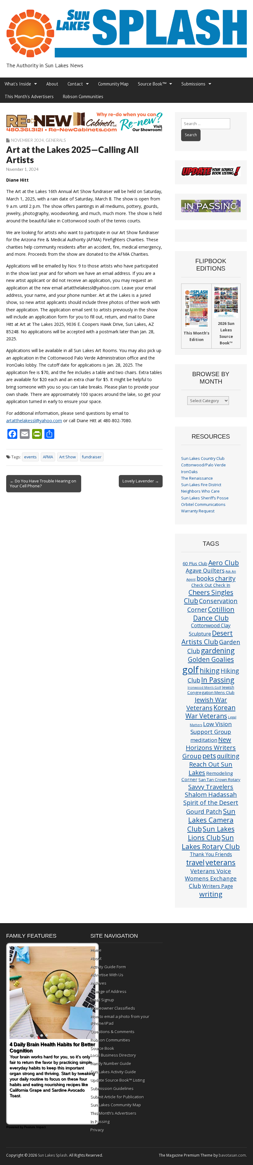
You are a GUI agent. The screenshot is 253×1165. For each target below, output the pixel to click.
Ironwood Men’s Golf (204, 687)
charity (225, 578)
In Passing (217, 680)
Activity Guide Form (108, 966)
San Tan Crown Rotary (219, 779)
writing (210, 894)
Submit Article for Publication (117, 1097)
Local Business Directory (113, 1055)
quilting (228, 755)
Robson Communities (83, 96)
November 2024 (27, 140)
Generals (56, 140)
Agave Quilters (205, 570)
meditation (203, 739)
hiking (210, 670)
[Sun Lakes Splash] (126, 30)
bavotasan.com (232, 1155)
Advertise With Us (106, 975)
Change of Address (108, 991)
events (30, 457)
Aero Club (223, 562)
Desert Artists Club (207, 637)
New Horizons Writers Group (209, 747)
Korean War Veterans (210, 711)
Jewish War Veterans (206, 703)
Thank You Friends (211, 854)
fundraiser (92, 457)
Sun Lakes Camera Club (211, 820)
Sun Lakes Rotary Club (211, 842)
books (205, 578)
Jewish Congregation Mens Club (210, 689)
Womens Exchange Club (211, 882)
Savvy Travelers (210, 786)
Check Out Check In (210, 585)
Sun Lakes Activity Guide (113, 1072)
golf (190, 669)
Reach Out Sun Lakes (210, 768)
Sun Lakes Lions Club (211, 833)
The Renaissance (197, 478)
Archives (98, 983)
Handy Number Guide (110, 1063)
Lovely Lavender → (140, 481)
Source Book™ (152, 84)
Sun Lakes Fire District (201, 484)
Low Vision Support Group (211, 727)
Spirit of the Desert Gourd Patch (210, 807)
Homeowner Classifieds (112, 1008)
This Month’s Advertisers (29, 96)
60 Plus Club (195, 563)
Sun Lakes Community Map (115, 1105)
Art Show (67, 457)
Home (96, 950)
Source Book (102, 1048)
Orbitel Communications (203, 504)
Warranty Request (197, 511)
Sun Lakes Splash (52, 1155)
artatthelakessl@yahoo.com (34, 420)
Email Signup (102, 1000)
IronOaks (189, 471)
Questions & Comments (112, 1031)
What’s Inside (18, 84)
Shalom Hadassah (211, 794)
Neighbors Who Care (200, 491)
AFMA (48, 457)
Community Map (113, 84)
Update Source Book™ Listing (117, 1080)
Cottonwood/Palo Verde (203, 465)
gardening (217, 650)
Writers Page (217, 886)
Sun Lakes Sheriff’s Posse (205, 498)
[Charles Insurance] (84, 122)
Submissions (193, 84)
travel (195, 862)
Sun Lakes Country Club (203, 458)
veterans (220, 862)
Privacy (97, 1130)
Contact (75, 84)
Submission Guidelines (112, 1088)
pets (209, 755)
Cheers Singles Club (208, 596)
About (52, 84)
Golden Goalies (211, 659)
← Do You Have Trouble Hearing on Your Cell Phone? (43, 483)
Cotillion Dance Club (213, 613)
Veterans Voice (210, 871)
